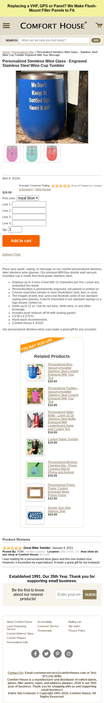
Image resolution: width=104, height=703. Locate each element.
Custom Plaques (16, 637)
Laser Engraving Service (16, 628)
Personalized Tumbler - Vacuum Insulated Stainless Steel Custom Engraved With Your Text (63, 395)
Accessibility (44, 621)
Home (5, 52)
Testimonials (44, 630)
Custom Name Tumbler (63, 439)
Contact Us (15, 673)
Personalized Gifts (23, 52)
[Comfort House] (53, 26)
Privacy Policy (76, 630)
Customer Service (48, 626)
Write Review (43, 189)
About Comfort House (19, 621)
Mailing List (74, 621)
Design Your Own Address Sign (59, 509)
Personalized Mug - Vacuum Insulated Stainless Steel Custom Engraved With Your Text (63, 371)
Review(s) (26, 189)
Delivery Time (11, 254)
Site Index (74, 626)
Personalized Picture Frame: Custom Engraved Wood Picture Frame (61, 490)
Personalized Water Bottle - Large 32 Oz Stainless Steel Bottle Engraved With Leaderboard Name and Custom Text (62, 420)
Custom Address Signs (20, 633)
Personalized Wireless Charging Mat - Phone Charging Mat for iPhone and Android (62, 467)
